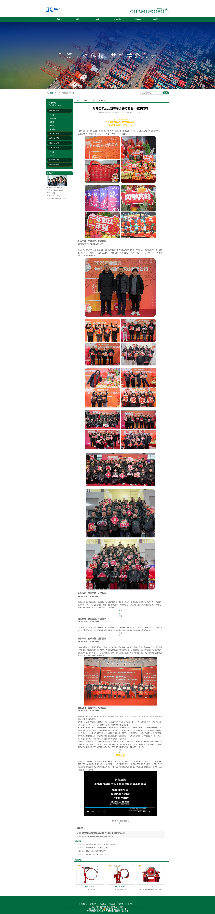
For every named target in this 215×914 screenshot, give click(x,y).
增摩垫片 (52, 125)
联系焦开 (156, 19)
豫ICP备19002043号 (96, 909)
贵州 (119, 911)
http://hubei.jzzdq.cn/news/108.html (114, 112)
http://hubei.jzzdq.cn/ (56, 196)
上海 (101, 911)
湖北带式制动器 (90, 888)
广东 (105, 911)
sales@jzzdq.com (55, 193)
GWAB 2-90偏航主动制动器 (64, 93)
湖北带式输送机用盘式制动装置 (151, 888)
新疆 (127, 911)
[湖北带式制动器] (90, 874)
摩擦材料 (52, 129)
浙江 (98, 911)
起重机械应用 (54, 147)
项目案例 (117, 19)
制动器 (52, 115)
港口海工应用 (54, 133)
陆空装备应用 (54, 160)
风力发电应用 (54, 110)
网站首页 (58, 19)
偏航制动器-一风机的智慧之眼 (92, 854)
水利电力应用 (54, 138)
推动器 (52, 155)
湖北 (112, 911)
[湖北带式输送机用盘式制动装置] (150, 874)
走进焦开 (78, 19)
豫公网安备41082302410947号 (115, 909)
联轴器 (52, 122)
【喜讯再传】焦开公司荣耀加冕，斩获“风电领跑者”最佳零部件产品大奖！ (104, 833)
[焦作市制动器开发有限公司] (53, 11)
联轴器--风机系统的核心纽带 (91, 851)
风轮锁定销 (53, 118)
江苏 (109, 911)
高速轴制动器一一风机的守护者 (93, 848)
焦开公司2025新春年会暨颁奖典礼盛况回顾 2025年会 (97, 836)
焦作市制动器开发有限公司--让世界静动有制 (97, 844)
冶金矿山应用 (54, 143)
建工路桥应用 (54, 164)
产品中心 (97, 19)
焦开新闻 (102, 100)
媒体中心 (137, 19)
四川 (123, 911)
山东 (116, 911)
